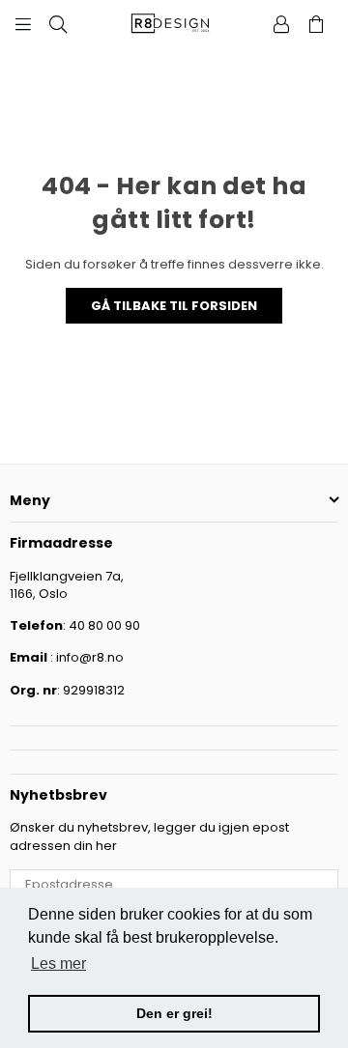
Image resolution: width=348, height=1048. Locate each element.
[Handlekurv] (316, 24)
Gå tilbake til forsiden (174, 306)
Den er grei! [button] (174, 1013)
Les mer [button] (58, 963)
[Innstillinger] (281, 24)
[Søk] (58, 24)
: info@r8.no (85, 657)
